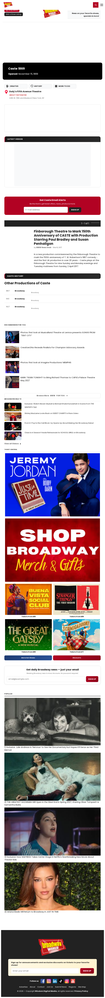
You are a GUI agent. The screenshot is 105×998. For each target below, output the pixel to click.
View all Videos (11, 443)
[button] (95, 5)
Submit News (61, 987)
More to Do (64, 86)
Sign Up (75, 209)
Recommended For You (15, 325)
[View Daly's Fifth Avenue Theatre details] (52, 118)
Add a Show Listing (13, 14)
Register (81, 5)
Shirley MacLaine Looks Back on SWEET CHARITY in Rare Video (51, 413)
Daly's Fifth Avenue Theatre (25, 91)
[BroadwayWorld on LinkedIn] (54, 981)
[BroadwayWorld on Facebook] (42, 981)
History (38, 86)
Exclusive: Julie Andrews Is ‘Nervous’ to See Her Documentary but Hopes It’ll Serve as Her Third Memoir (51, 748)
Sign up (92, 679)
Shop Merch (13, 10)
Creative (14, 86)
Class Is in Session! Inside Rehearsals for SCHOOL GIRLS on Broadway (55, 432)
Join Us (50, 987)
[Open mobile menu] (101, 5)
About (32, 987)
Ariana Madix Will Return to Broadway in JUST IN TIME (31, 911)
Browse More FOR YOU (51, 395)
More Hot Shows (28, 658)
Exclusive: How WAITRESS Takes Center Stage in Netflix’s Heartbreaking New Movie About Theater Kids (49, 858)
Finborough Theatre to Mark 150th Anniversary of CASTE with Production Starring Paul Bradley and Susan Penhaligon (66, 237)
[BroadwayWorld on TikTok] (60, 981)
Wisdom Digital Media (46, 991)
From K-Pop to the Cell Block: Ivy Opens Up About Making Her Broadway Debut (59, 423)
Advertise (23, 987)
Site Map (82, 987)
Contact (40, 987)
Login (89, 5)
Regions (72, 987)
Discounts (77, 658)
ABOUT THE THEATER (18, 95)
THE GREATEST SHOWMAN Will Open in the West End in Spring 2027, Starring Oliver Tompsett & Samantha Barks (51, 803)
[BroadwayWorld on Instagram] (48, 981)
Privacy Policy (81, 991)
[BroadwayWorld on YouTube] (72, 981)
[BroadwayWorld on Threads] (66, 981)
